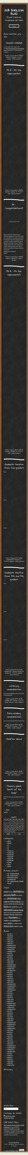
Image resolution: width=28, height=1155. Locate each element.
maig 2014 (10, 993)
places (19, 917)
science (15, 920)
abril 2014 (10, 995)
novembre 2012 (11, 1024)
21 (7, 829)
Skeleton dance (14, 739)
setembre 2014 (11, 990)
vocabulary (16, 926)
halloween (8, 910)
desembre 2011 (11, 1045)
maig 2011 (10, 1055)
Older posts (7, 811)
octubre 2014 (10, 988)
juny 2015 (9, 972)
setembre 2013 (11, 1009)
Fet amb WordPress (14, 1142)
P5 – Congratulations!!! (14, 206)
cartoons (5, 898)
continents (6, 904)
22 (10, 829)
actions (6, 891)
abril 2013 (10, 1015)
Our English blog (14, 12)
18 (19, 826)
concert (22, 901)
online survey (11, 1127)
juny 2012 (9, 1034)
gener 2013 (10, 1020)
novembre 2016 (11, 947)
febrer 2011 (10, 1061)
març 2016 (10, 959)
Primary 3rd (10, 854)
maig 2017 (10, 936)
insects (5, 912)
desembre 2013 (11, 1003)
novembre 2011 (11, 1047)
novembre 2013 (11, 1005)
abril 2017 (10, 937)
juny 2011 (9, 1053)
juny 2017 (9, 934)
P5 (16, 258)
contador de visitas (9, 1118)
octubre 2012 (10, 1026)
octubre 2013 (10, 1007)
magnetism (6, 917)
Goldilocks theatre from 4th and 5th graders (14, 575)
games (9, 841)
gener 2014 (10, 1001)
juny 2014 (9, 991)
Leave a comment (16, 59)
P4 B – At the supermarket (14, 72)
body (9, 775)
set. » (19, 833)
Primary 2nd (18, 560)
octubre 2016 (10, 949)
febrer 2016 (10, 961)
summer (9, 59)
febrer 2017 (10, 941)
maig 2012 (10, 1036)
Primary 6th (10, 860)
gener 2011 (10, 1063)
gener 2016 (10, 963)
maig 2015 (10, 974)
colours (17, 901)
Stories (9, 866)
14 (7, 826)
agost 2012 (10, 1030)
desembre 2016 (11, 945)
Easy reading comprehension (14, 715)
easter (10, 904)
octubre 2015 (10, 968)
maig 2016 (10, 955)
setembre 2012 (11, 1028)
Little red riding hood (15, 914)
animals (6, 702)
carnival (20, 895)
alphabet (11, 891)
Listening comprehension (14, 687)
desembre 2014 (11, 984)
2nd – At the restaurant (13, 873)
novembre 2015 (11, 966)
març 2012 (10, 1040)
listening (11, 702)
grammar (20, 906)
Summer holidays (14, 43)
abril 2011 (10, 1057)
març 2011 (10, 1059)
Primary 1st (10, 851)
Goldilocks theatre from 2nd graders (14, 466)
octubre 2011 (10, 1049)
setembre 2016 (11, 951)
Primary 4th (20, 671)
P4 (16, 192)
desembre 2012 (11, 1022)
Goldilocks (11, 561)
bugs (17, 895)
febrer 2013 (10, 1018)
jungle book (14, 912)
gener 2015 (10, 982)
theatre (6, 926)
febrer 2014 (10, 999)
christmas (12, 898)
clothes (12, 901)
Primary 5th (8, 673)
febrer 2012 (10, 1042)
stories (16, 923)
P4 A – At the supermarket (14, 273)
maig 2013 (10, 1013)
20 (5, 829)
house (21, 910)
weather (21, 926)
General (14, 57)
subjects (20, 923)
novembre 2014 (11, 986)
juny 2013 (9, 1011)
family (14, 904)
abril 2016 (10, 957)
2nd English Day (11, 879)
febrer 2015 (10, 980)
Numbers (13, 917)
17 (16, 826)
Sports (13, 923)
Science (9, 862)
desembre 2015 (11, 964)
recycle (10, 920)
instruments (9, 912)
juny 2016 (9, 953)
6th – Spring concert (12, 875)
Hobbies (16, 910)
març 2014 (10, 997)
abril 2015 (10, 976)
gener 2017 (10, 943)
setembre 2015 (11, 970)
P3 (8, 845)
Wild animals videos (12, 877)
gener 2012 (10, 1043)
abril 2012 (10, 1038)
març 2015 (10, 978)
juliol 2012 (10, 1032)
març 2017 (10, 939)
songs (9, 864)
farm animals (19, 904)
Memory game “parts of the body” (14, 789)
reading (9, 728)
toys (11, 926)
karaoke (20, 912)
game (9, 907)
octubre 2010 (10, 1065)
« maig (8, 833)
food (9, 193)
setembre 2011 (11, 1051)
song (10, 923)
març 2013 (10, 1017)
